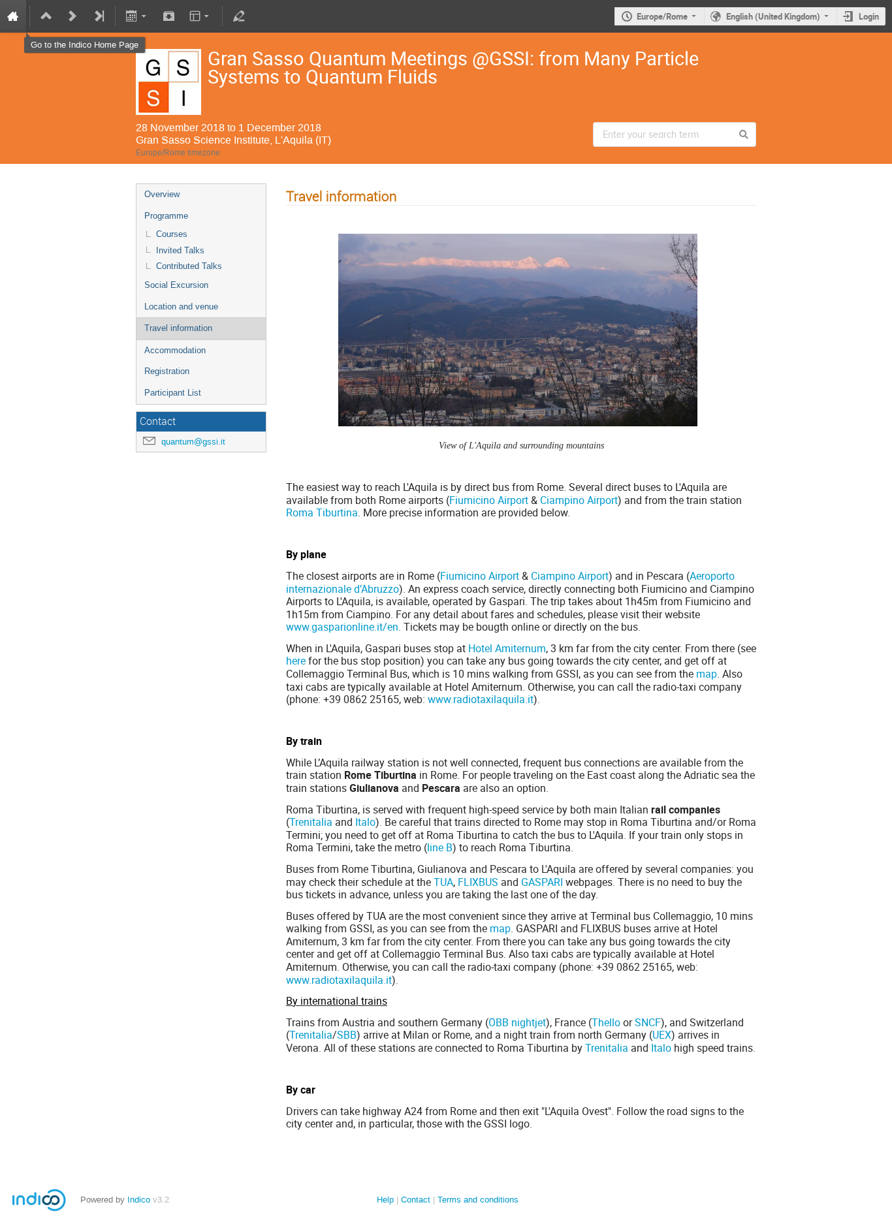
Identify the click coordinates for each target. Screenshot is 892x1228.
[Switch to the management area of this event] (239, 16)
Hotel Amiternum (507, 648)
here (296, 660)
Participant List (172, 393)
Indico (138, 1199)
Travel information (178, 328)
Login (869, 16)
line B (440, 847)
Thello (606, 1022)
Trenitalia (310, 822)
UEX (661, 1035)
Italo (365, 822)
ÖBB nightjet (517, 1022)
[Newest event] (99, 16)
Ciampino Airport (579, 500)
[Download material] (168, 16)
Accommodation (175, 350)
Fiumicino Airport (488, 500)
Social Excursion (176, 285)
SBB (347, 1035)
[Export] (137, 16)
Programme (166, 216)
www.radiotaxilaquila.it (481, 699)
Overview (162, 194)
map (706, 674)
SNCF (648, 1022)
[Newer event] (72, 16)
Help (385, 1199)
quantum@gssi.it (193, 441)
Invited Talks (180, 250)
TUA (443, 882)
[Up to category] (46, 16)
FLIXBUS (478, 882)
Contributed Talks (189, 266)
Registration (166, 371)
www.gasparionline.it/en (342, 627)
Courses (171, 234)
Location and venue (181, 306)
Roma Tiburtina (322, 512)
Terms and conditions (478, 1199)
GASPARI (542, 882)
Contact (415, 1199)
